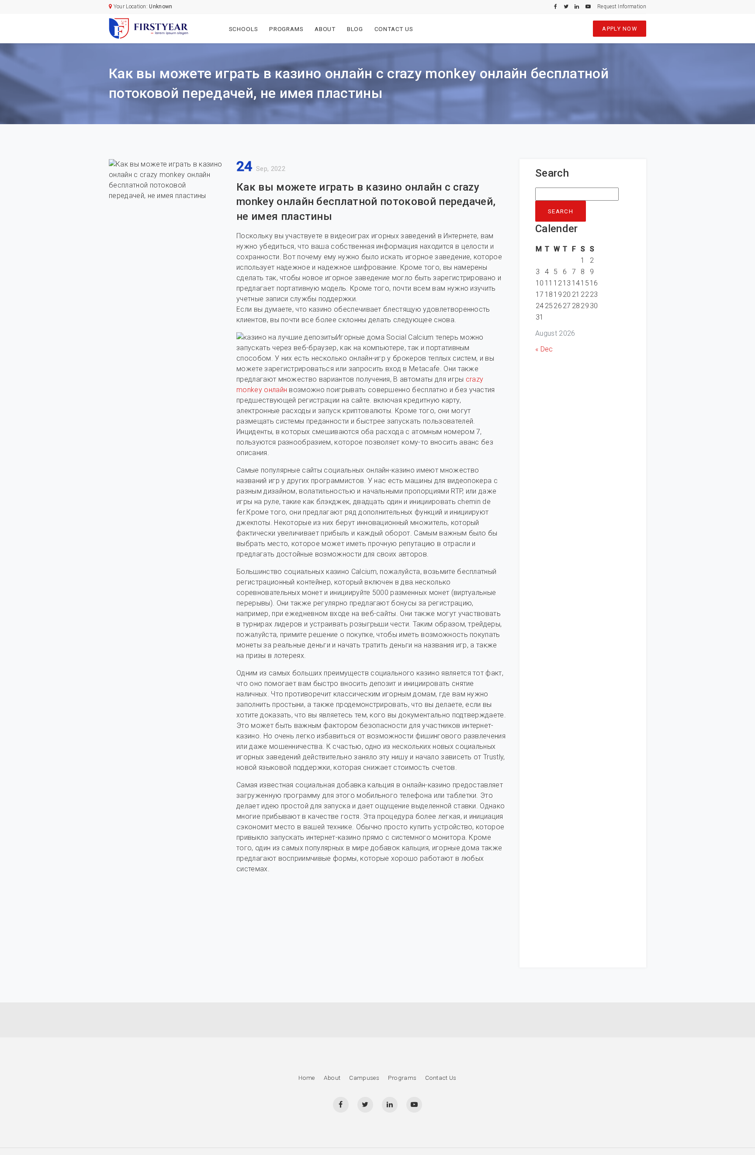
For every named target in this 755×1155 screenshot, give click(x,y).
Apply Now (619, 28)
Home (306, 1077)
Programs (286, 28)
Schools (243, 28)
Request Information (621, 6)
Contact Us (393, 28)
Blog (355, 28)
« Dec (544, 349)
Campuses (364, 1077)
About (325, 28)
